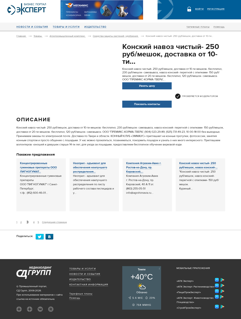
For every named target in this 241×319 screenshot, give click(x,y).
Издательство (95, 27)
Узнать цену (147, 86)
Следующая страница (54, 222)
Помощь (219, 27)
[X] (41, 237)
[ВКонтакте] (50, 237)
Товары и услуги (66, 27)
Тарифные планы (198, 27)
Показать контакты (147, 104)
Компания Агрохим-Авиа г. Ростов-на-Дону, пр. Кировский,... (143, 167)
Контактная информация (88, 284)
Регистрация (216, 9)
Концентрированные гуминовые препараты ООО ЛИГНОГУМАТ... (38, 167)
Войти (199, 9)
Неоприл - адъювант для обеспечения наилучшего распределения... (90, 167)
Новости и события (32, 27)
